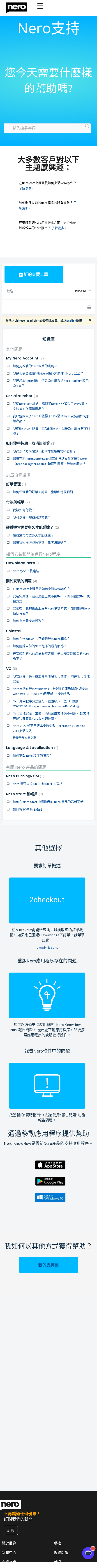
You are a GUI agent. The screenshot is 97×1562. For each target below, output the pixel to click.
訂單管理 (15, 484)
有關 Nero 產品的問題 (26, 767)
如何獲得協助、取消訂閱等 (30, 443)
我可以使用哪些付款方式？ (32, 517)
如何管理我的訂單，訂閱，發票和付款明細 (43, 492)
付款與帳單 (17, 502)
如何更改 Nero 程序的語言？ (32, 756)
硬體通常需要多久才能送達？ (32, 527)
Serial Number (21, 395)
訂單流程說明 (18, 475)
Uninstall (16, 631)
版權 (57, 1543)
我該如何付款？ (24, 510)
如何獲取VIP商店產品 (27, 809)
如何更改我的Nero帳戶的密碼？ (35, 366)
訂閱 (10, 1530)
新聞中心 (9, 1552)
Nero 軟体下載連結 (26, 571)
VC (11, 668)
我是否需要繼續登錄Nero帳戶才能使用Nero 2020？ (48, 373)
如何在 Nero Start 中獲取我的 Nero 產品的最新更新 (48, 802)
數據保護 (61, 1552)
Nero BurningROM (24, 776)
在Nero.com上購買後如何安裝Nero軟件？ (41, 589)
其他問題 (14, 349)
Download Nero (22, 563)
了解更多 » (26, 188)
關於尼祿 (9, 1543)
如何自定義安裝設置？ (28, 621)
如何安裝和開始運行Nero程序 (33, 554)
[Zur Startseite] (19, 6)
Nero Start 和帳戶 (24, 794)
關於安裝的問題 (21, 581)
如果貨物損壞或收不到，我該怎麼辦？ (40, 543)
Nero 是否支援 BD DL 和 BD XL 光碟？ (38, 784)
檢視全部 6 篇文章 (24, 738)
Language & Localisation (31, 747)
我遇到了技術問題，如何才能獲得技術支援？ (44, 451)
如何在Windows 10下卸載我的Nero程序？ (41, 639)
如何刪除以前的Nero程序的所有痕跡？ (40, 646)
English (71, 321)
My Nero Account (24, 358)
